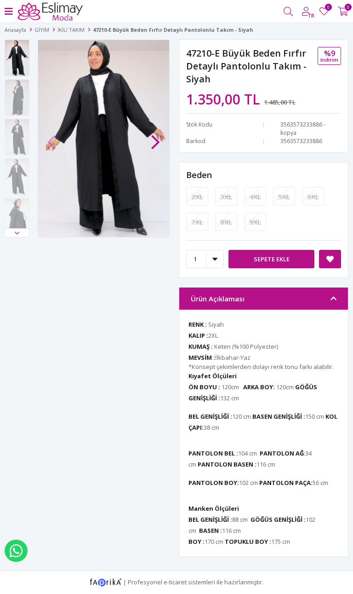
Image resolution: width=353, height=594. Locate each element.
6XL (313, 196)
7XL (197, 221)
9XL (255, 221)
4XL (255, 196)
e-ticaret (175, 581)
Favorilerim (328, 8)
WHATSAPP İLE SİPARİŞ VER (16, 551)
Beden (199, 174)
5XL (284, 196)
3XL (226, 196)
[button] (17, 232)
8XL (226, 221)
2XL (197, 196)
